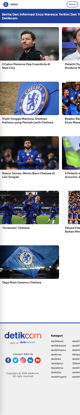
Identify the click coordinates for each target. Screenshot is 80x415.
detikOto (56, 372)
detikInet (56, 354)
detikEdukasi (58, 345)
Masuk (72, 4)
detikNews (57, 341)
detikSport (57, 363)
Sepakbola (57, 367)
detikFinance (58, 350)
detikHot (56, 359)
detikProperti (58, 376)
